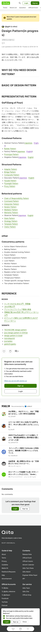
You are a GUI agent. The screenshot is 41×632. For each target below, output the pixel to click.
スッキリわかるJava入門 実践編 (17, 304)
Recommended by (17, 406)
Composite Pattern (11, 175)
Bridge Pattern (10, 172)
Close (25, 622)
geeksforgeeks (10, 344)
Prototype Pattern (11, 154)
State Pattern (9, 218)
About (4, 554)
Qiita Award (26, 572)
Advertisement (7, 578)
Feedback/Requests (8, 572)
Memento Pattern (11, 213)
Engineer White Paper (29, 575)
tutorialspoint (9, 338)
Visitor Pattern (10, 227)
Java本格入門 (9, 306)
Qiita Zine (25, 591)
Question (22, 7)
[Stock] (10, 351)
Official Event (33, 7)
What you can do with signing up (15, 381)
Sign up (15, 622)
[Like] (4, 351)
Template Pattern (11, 224)
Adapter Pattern (10, 169)
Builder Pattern (10, 149)
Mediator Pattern (11, 210)
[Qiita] (6, 3)
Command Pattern (11, 201)
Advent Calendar (28, 565)
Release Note (27, 554)
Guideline (5, 565)
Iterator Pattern (10, 207)
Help (3, 575)
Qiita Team (26, 588)
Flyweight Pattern (11, 183)
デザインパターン (8, 40)
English (29, 151)
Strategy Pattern (10, 221)
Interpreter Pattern (11, 204)
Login (26, 3)
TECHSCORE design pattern (15, 330)
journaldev (8, 341)
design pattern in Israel (13, 335)
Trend (5, 7)
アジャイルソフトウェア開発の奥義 (17, 309)
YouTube (5, 602)
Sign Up (25, 509)
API (23, 578)
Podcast (4, 605)
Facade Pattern (10, 181)
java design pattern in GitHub (16, 333)
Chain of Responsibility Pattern (16, 198)
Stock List (13, 7)
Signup (35, 3)
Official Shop (26, 595)
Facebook (5, 598)
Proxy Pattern (9, 186)
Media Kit (5, 568)
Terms (4, 558)
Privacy (4, 561)
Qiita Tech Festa (28, 568)
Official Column (27, 561)
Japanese (28, 143)
